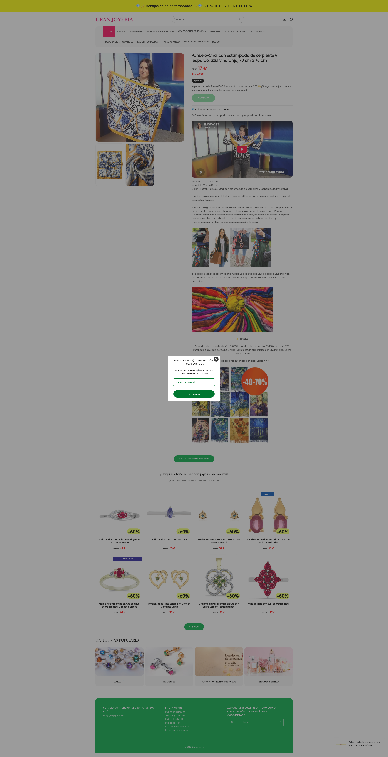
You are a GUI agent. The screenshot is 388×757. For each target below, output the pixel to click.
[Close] (216, 359)
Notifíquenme (194, 394)
